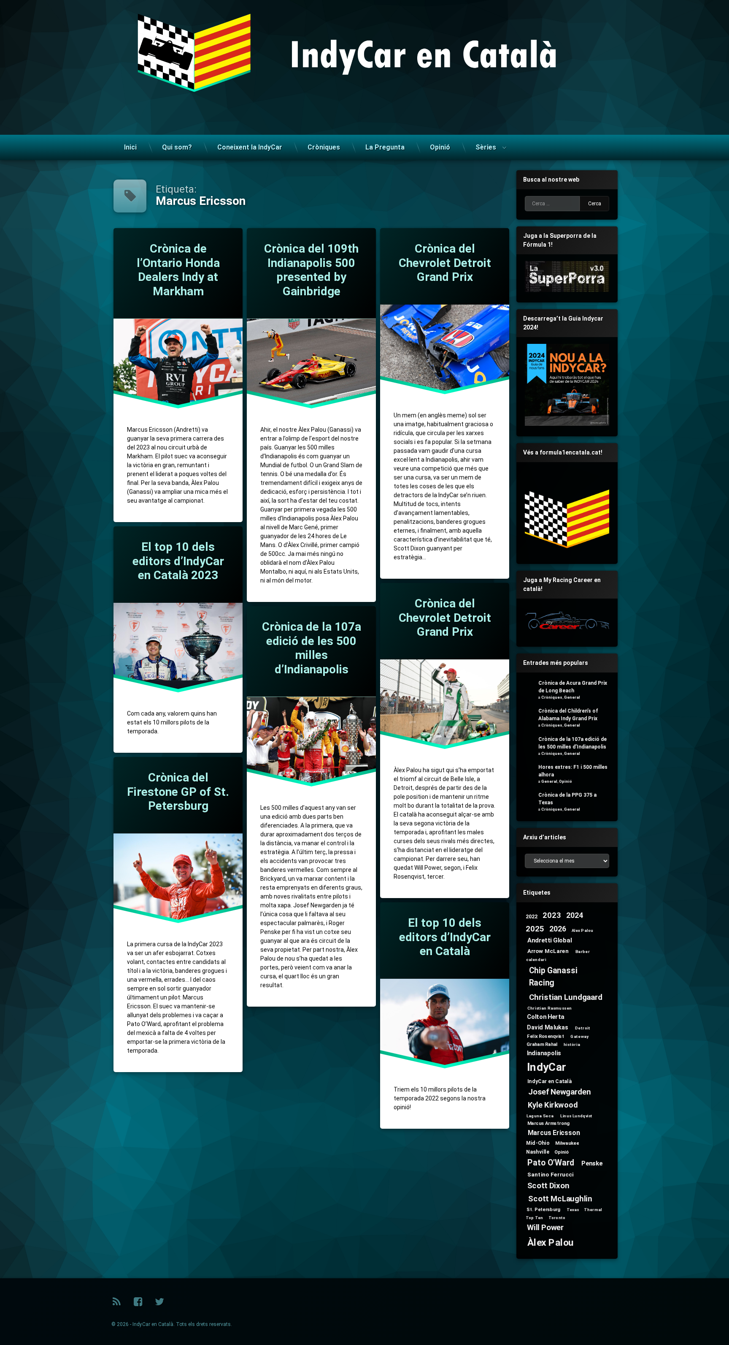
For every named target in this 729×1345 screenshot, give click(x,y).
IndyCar (546, 1067)
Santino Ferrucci (550, 1174)
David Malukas (547, 1027)
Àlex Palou (550, 1242)
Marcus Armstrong (548, 1123)
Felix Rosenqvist (545, 1036)
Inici (130, 147)
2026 (557, 929)
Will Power (545, 1227)
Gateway (579, 1036)
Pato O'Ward (550, 1163)
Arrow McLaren (548, 950)
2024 (574, 915)
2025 (535, 929)
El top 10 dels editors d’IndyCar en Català (444, 937)
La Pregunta (385, 147)
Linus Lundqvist (576, 1116)
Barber (582, 951)
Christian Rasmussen (549, 1007)
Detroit (582, 1028)
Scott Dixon (548, 1185)
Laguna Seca (540, 1116)
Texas (573, 1209)
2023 (552, 915)
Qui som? (177, 147)
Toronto (557, 1217)
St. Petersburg (543, 1209)
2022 (532, 916)
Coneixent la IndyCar (249, 147)
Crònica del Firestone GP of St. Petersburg (178, 792)
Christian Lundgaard (566, 997)
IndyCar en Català (549, 1081)
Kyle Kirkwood (553, 1105)
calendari (536, 959)
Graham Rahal (542, 1044)
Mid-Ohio (537, 1143)
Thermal (593, 1209)
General (572, 697)
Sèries (485, 147)
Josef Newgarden (559, 1092)
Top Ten (534, 1217)
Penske (591, 1163)
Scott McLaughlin (560, 1198)
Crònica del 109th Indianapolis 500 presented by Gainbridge (311, 270)
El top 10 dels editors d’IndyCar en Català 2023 (178, 561)
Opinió (440, 147)
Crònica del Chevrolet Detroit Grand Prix (444, 263)
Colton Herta (545, 1017)
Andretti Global (549, 940)
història (572, 1044)
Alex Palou (582, 930)
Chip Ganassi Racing (553, 977)
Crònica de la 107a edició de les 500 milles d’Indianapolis (311, 648)
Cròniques (324, 147)
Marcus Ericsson (554, 1133)
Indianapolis (544, 1052)
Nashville (537, 1151)
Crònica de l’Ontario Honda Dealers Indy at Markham (177, 270)
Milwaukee (567, 1143)
